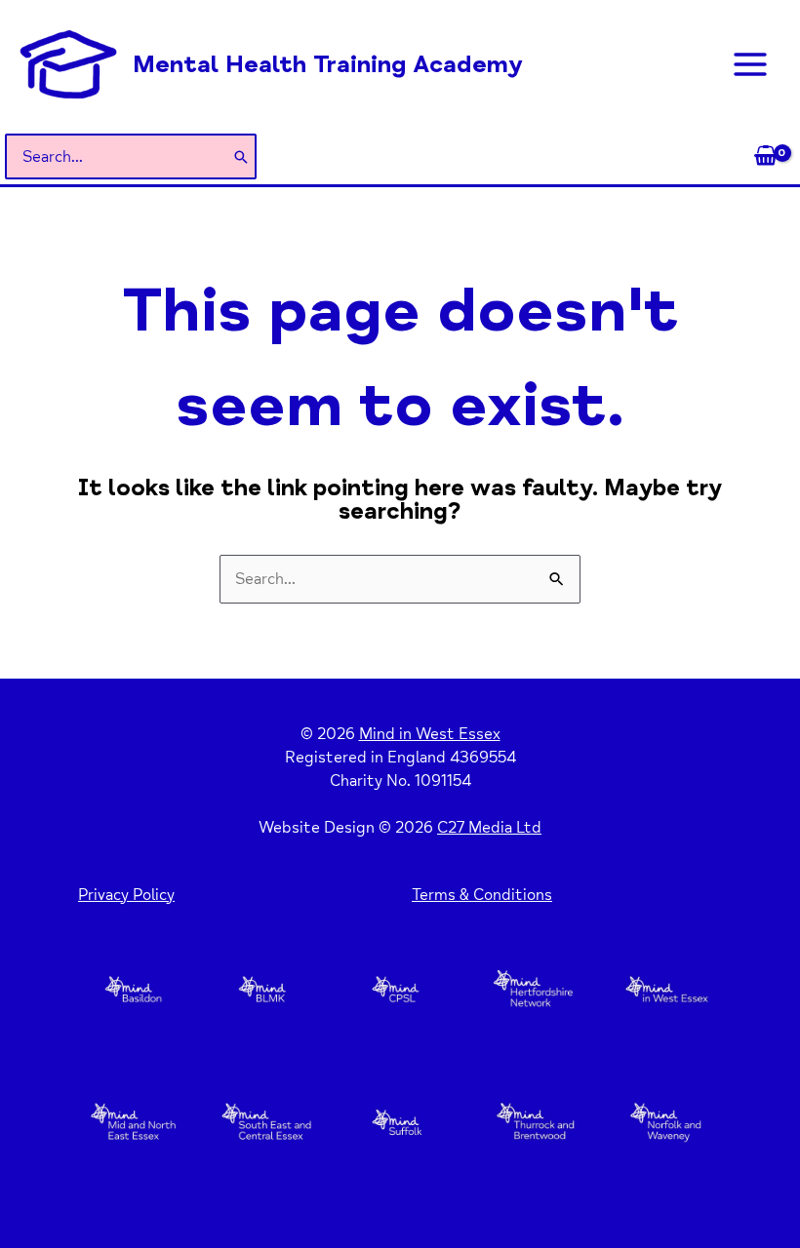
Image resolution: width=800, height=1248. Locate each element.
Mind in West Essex (429, 734)
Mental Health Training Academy (328, 64)
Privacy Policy (126, 895)
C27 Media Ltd (489, 828)
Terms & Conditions (482, 895)
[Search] (241, 156)
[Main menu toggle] (750, 64)
